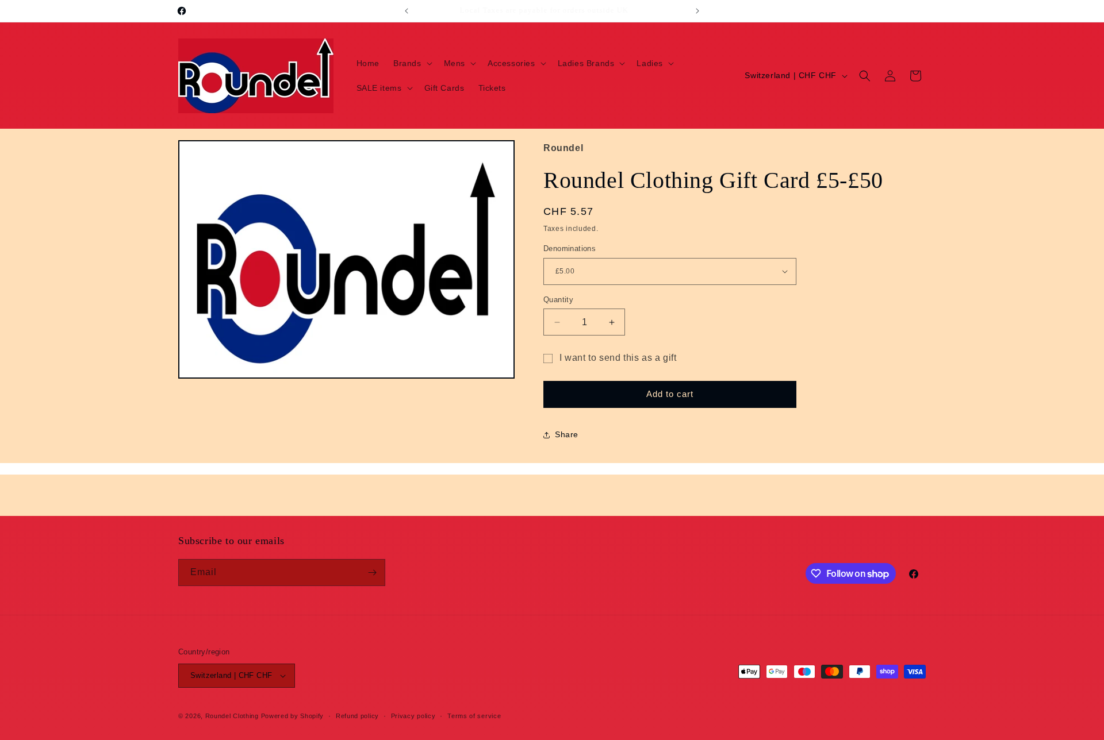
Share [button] (566, 434)
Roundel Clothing (232, 715)
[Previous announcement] (406, 11)
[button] (411, 63)
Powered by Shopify (292, 715)
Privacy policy (413, 715)
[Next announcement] (697, 11)
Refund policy (357, 715)
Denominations (569, 248)
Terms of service (474, 715)
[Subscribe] (372, 572)
